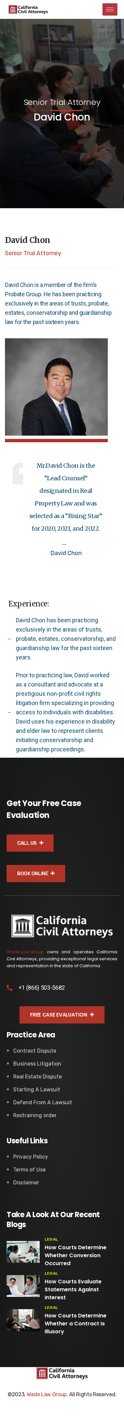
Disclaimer (26, 1182)
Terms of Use (29, 1169)
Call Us (27, 843)
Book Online (33, 874)
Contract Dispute (34, 1051)
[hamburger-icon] (110, 9)
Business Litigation (37, 1064)
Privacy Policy (30, 1157)
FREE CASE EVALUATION (59, 1014)
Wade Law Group (25, 952)
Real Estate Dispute (37, 1076)
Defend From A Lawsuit (42, 1102)
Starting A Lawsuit (36, 1089)
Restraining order (35, 1115)
